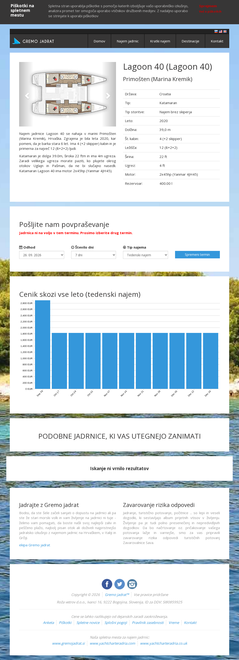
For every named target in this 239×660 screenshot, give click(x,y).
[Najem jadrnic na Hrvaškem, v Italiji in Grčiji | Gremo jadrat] (40, 40)
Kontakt (217, 41)
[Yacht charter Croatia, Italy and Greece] (220, 31)
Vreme (174, 622)
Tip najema (136, 247)
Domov (99, 41)
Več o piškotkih (210, 12)
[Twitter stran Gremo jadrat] (120, 583)
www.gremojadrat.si (68, 643)
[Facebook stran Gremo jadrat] (107, 583)
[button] (26, 94)
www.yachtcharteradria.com (112, 643)
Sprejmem (208, 5)
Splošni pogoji (115, 622)
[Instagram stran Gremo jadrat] (132, 583)
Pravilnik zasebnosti (148, 622)
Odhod (28, 247)
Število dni (84, 247)
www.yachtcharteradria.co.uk (163, 643)
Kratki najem (160, 41)
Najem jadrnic (128, 41)
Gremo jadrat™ (117, 594)
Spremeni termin (197, 254)
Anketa (48, 622)
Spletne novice (87, 622)
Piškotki (65, 622)
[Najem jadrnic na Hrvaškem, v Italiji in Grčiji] (216, 31)
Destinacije (190, 41)
